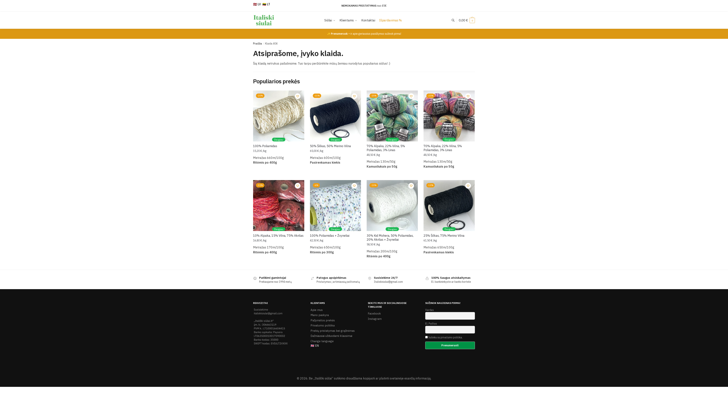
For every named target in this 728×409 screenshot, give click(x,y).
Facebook (374, 313)
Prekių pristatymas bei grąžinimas (333, 331)
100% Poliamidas (265, 146)
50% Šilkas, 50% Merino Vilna (330, 146)
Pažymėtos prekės (323, 320)
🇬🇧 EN (315, 345)
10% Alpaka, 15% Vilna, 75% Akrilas (278, 235)
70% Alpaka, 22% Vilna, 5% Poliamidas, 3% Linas (386, 148)
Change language (322, 341)
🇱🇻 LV (257, 4)
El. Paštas (431, 323)
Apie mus (317, 310)
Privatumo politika (323, 325)
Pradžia (257, 43)
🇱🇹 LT (266, 4)
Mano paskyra (320, 315)
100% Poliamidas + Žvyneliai (329, 235)
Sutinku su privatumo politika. (445, 337)
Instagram (375, 319)
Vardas (429, 310)
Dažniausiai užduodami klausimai (331, 336)
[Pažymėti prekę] (297, 96)
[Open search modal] (455, 20)
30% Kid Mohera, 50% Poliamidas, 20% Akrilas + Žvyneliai (390, 237)
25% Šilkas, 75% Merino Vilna (444, 235)
